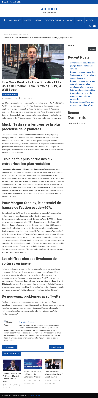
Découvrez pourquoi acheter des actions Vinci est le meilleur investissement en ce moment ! (82, 84)
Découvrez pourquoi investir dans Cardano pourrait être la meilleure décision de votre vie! (83, 75)
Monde (70, 20)
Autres (89, 20)
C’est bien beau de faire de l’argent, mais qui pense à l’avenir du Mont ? (12, 377)
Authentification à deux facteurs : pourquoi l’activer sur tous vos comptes (82, 66)
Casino (79, 20)
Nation (38, 20)
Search (71, 45)
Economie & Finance (53, 20)
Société (27, 20)
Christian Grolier (26, 98)
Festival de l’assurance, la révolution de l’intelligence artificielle (33, 374)
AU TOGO (49, 9)
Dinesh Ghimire (35, 395)
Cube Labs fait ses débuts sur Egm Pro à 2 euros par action (54, 374)
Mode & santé (15, 20)
